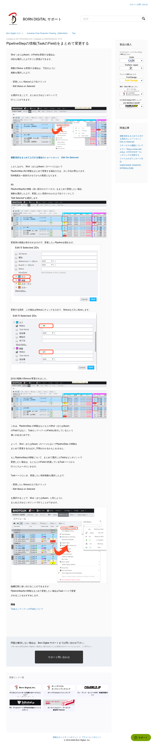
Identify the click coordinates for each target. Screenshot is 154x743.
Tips (73, 33)
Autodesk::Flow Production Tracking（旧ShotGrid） (48, 33)
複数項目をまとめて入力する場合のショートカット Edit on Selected (131, 138)
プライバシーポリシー (91, 737)
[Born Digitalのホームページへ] (13, 18)
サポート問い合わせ (59, 657)
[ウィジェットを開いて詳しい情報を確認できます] (141, 737)
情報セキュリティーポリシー (65, 737)
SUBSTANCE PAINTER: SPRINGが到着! (130, 166)
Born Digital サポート (42, 19)
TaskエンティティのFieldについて (27, 608)
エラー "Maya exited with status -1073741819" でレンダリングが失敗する (131, 152)
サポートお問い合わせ (139, 4)
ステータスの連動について (131, 145)
